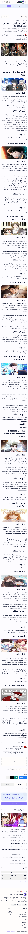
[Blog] (19, 769)
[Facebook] (25, 905)
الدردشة (24, 911)
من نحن (24, 922)
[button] (26, 2)
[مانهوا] (24, 769)
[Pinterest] (15, 905)
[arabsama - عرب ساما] (20, 2)
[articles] (14, 854)
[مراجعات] (13, 841)
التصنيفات (10, 913)
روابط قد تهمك (22, 916)
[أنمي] (7, 872)
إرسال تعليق (14, 804)
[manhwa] (15, 829)
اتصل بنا (10, 911)
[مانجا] (20, 875)
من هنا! (9, 6)
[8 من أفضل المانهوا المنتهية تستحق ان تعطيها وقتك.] (14, 820)
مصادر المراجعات (22, 914)
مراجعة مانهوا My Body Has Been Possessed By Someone (13, 850)
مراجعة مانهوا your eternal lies (17, 863)
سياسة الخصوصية (22, 924)
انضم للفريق (23, 913)
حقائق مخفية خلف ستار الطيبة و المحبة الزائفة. (13, 857)
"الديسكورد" (7, 799)
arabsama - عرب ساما (10, 931)
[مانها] (7, 875)
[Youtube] (20, 905)
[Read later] (7, 35)
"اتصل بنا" (15, 799)
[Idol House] (13, 769)
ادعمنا (11, 914)
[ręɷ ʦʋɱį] (19, 35)
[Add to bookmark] (3, 814)
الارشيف (24, 927)
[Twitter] (23, 905)
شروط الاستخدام (22, 926)
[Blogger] (12, 905)
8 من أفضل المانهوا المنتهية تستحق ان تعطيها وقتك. (13, 832)
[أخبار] (20, 872)
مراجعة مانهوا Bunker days (18, 843)
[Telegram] (18, 905)
